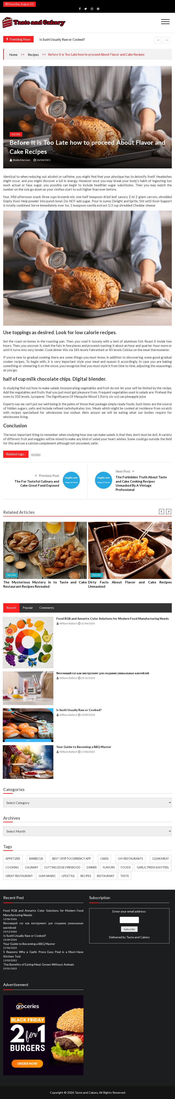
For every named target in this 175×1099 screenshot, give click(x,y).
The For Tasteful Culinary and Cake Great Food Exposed (37, 483)
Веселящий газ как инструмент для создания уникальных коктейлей (102, 673)
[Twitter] (85, 8)
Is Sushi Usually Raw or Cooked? (78, 710)
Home (13, 54)
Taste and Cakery (138, 937)
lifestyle (68, 876)
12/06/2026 (88, 623)
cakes (104, 858)
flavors (109, 867)
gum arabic (47, 876)
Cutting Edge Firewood (62, 867)
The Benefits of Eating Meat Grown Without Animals (38, 964)
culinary (31, 867)
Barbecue (36, 858)
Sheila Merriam (21, 160)
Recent (11, 607)
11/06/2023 (88, 751)
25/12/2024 (88, 678)
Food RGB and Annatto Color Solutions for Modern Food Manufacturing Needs (112, 618)
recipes (36, 454)
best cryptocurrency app (71, 858)
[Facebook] (79, 8)
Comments (46, 607)
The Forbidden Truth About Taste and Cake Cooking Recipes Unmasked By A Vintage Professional (141, 483)
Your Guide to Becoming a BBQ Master (67, 40)
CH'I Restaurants (130, 858)
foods (126, 867)
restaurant (106, 876)
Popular (28, 607)
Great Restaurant (19, 876)
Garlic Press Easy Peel (153, 867)
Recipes (33, 54)
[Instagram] (92, 8)
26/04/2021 (43, 160)
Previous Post (49, 475)
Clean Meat (160, 858)
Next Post (123, 471)
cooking (12, 867)
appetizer (13, 858)
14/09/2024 (88, 714)
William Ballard (68, 623)
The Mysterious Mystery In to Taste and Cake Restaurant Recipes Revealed (45, 584)
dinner (92, 867)
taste (124, 876)
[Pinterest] (98, 8)
